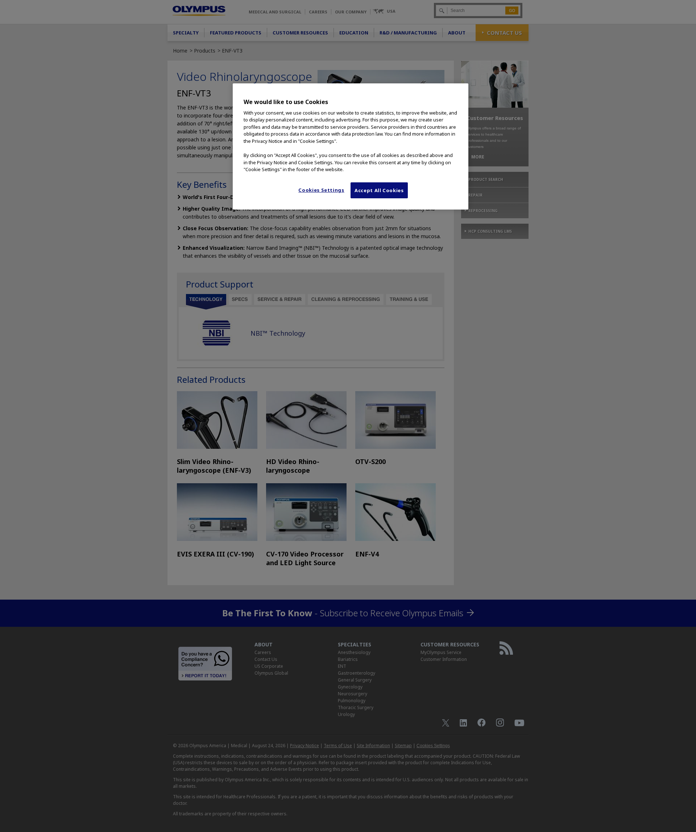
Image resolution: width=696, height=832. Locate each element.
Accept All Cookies (379, 190)
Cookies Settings (321, 190)
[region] (350, 146)
